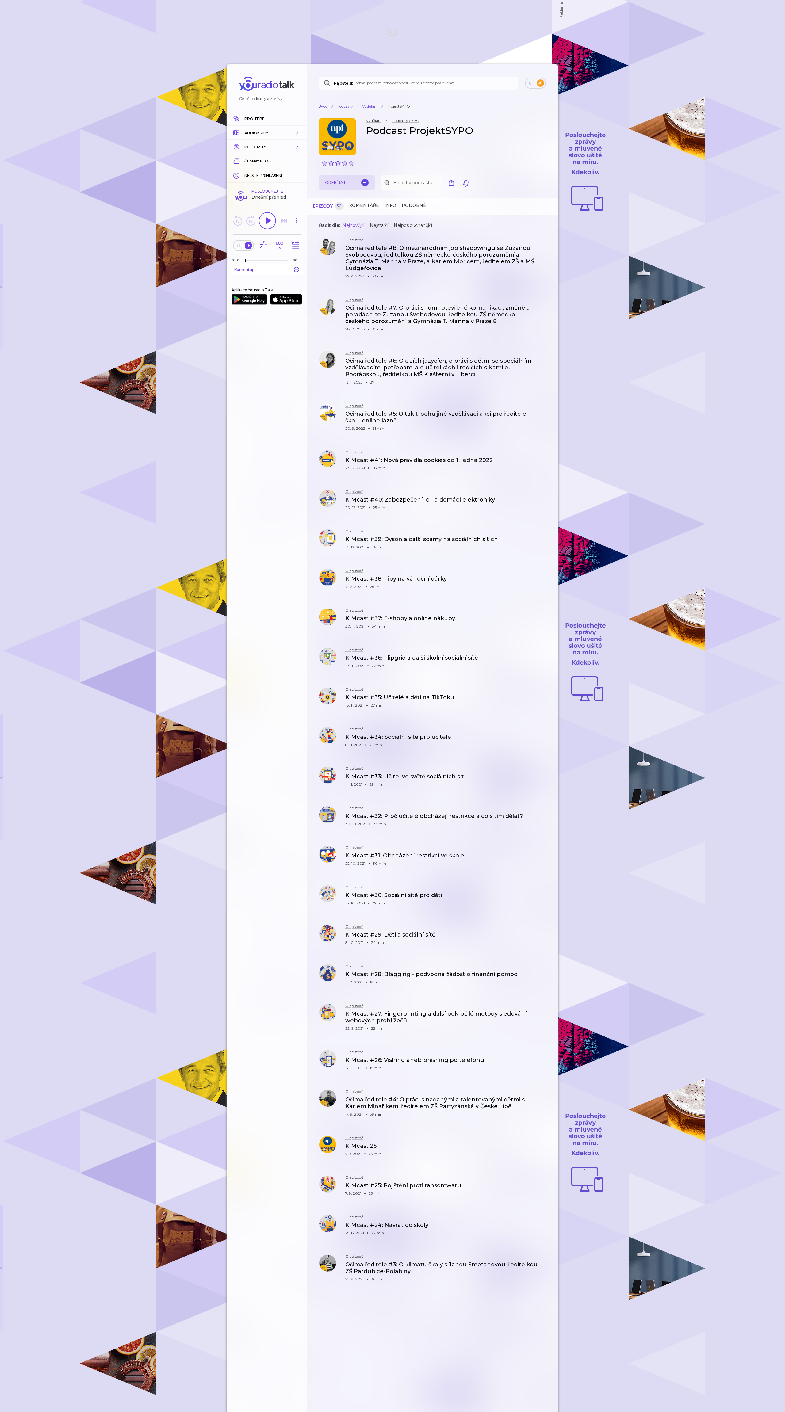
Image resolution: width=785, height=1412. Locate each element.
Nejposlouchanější (413, 225)
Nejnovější (353, 225)
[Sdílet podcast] (453, 182)
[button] (267, 133)
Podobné (414, 205)
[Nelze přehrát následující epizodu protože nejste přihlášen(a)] (284, 220)
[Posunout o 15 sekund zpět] (237, 220)
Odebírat (335, 182)
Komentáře (364, 205)
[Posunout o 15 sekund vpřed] (250, 220)
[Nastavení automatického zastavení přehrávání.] (263, 245)
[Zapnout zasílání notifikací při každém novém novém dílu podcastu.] (465, 182)
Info (390, 205)
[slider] (245, 260)
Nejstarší (379, 225)
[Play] (267, 220)
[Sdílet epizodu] (546, 251)
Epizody (327, 206)
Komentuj (243, 269)
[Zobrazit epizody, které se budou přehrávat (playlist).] (295, 245)
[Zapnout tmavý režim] (535, 83)
